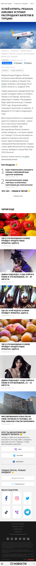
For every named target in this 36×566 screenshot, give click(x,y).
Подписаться (19, 484)
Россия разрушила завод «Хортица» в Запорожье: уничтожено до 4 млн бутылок (19, 182)
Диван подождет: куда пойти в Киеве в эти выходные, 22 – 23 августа (17, 382)
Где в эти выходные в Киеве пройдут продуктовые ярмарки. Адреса (15, 240)
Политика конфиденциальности (18, 534)
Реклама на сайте (18, 529)
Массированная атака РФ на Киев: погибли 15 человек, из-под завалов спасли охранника (17, 419)
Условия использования (18, 524)
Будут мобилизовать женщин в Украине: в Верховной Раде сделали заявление (19, 172)
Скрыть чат (18, 196)
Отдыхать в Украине (21, 3)
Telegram (19, 455)
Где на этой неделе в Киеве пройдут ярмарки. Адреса (15, 311)
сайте (26, 156)
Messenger (19, 462)
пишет (4, 83)
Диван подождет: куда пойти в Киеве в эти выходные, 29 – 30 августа (17, 276)
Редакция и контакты (18, 526)
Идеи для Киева (6, 3)
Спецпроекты (18, 531)
